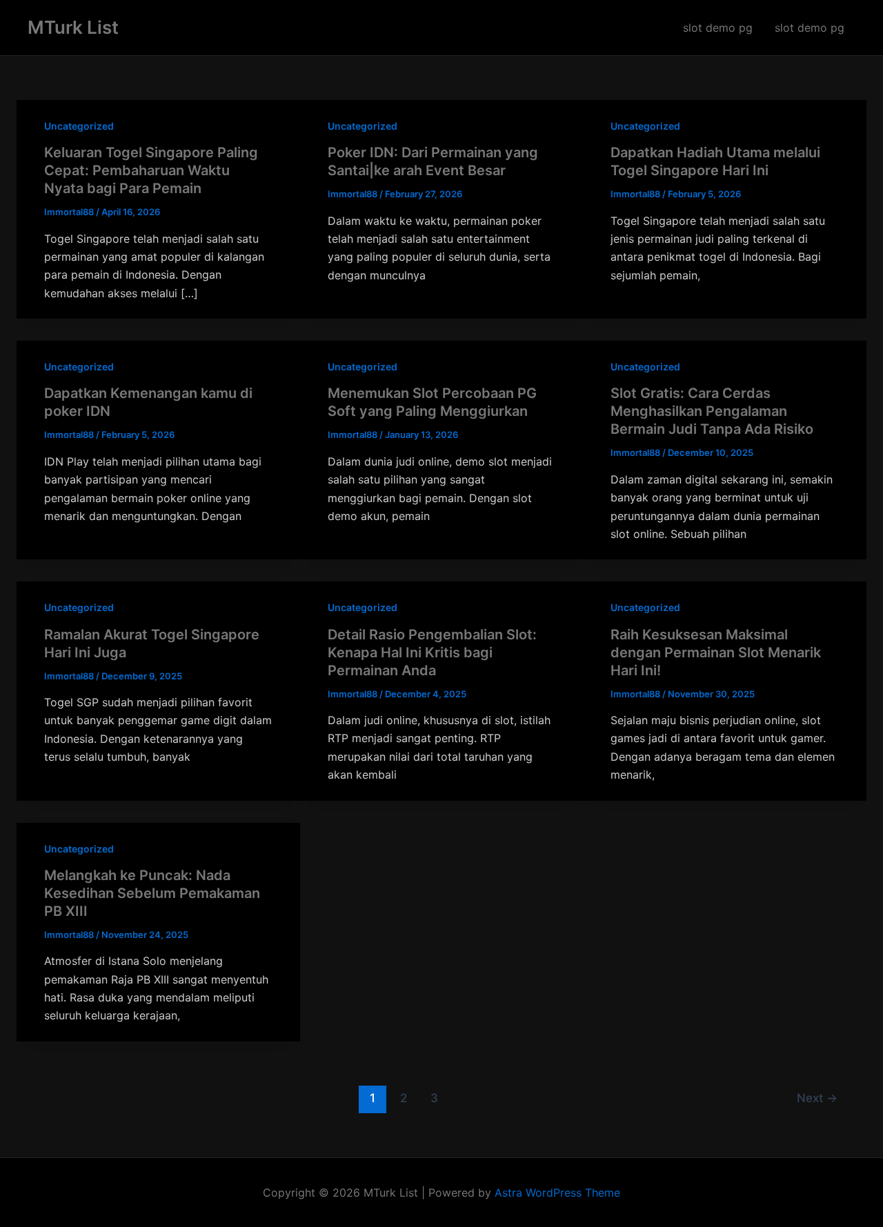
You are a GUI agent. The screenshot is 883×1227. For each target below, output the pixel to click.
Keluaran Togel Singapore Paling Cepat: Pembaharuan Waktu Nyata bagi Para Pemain (151, 170)
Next (817, 1097)
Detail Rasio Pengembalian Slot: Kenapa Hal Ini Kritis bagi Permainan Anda (432, 652)
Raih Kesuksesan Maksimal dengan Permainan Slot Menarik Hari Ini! (716, 652)
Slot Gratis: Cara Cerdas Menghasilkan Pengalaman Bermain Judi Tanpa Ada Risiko (712, 411)
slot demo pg (718, 27)
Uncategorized (79, 126)
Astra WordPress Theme (557, 1192)
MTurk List (73, 27)
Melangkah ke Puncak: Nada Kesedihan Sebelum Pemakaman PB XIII (152, 893)
